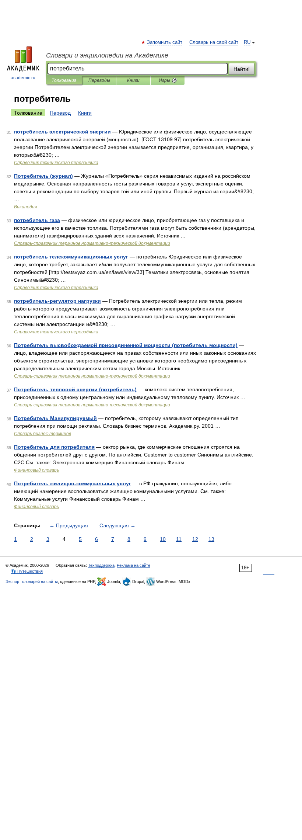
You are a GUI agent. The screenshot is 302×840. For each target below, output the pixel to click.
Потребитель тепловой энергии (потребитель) (75, 389)
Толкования (64, 80)
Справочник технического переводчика (56, 162)
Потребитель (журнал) (43, 176)
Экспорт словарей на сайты (32, 581)
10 (163, 539)
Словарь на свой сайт (213, 42)
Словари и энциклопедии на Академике (107, 55)
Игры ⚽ (168, 80)
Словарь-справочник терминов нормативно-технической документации (92, 243)
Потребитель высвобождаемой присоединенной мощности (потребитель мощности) (126, 345)
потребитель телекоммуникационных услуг (72, 257)
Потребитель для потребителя (54, 447)
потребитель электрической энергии (62, 132)
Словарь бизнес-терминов (42, 433)
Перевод (60, 113)
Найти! (241, 69)
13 (211, 539)
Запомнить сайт (165, 42)
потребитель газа (37, 220)
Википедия (25, 206)
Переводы (99, 80)
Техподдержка (101, 565)
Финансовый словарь (36, 470)
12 (195, 539)
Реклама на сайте (133, 565)
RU (247, 42)
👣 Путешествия (27, 571)
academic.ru (23, 77)
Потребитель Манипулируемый (55, 418)
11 (179, 539)
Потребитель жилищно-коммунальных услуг (72, 483)
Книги (133, 80)
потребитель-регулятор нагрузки (57, 301)
